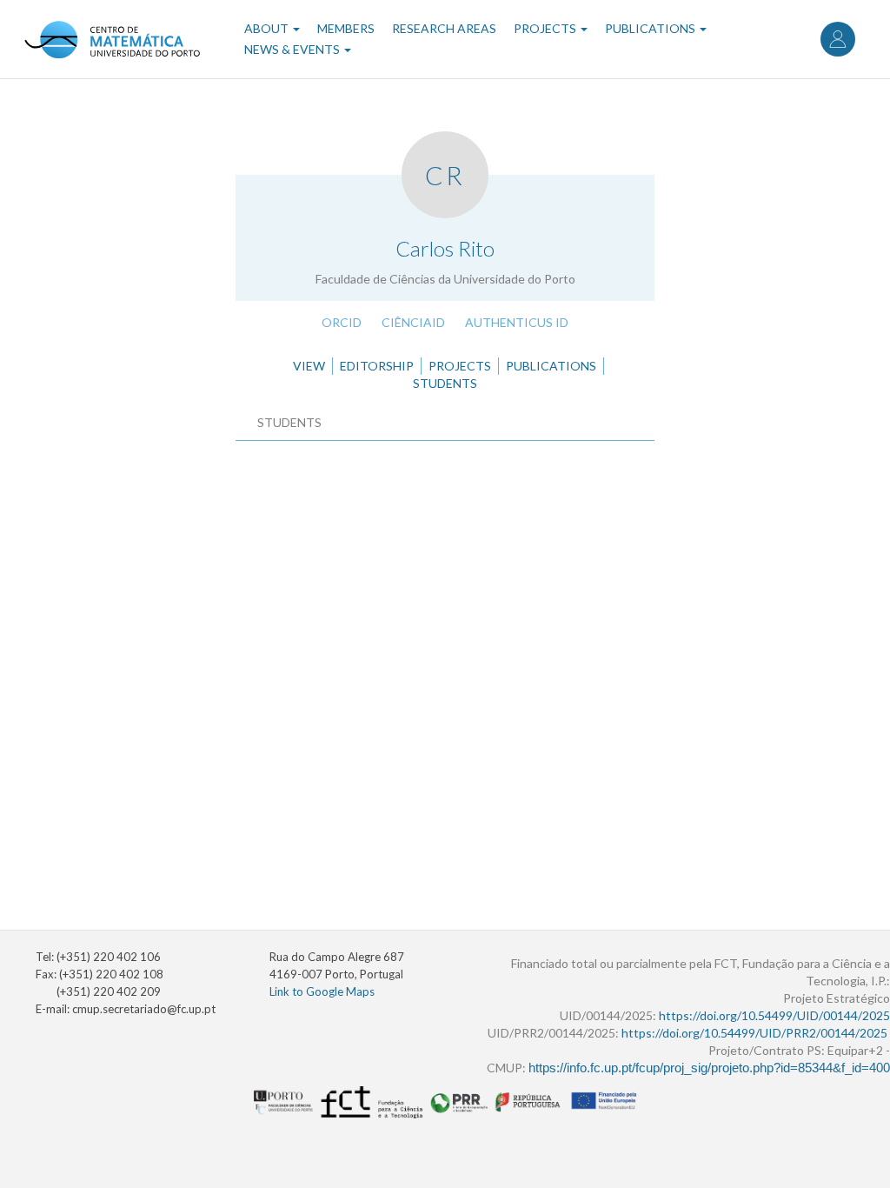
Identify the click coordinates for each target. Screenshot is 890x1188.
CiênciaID (413, 322)
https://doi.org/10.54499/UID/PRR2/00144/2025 (754, 1032)
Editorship (377, 365)
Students (445, 383)
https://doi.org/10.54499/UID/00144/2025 (774, 1015)
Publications (651, 28)
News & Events (293, 49)
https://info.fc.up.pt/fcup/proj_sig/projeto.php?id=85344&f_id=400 (709, 1068)
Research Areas (444, 28)
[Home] (112, 39)
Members (346, 28)
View (309, 365)
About (267, 28)
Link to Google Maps (322, 991)
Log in (837, 39)
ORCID (342, 322)
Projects (546, 28)
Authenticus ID (516, 322)
